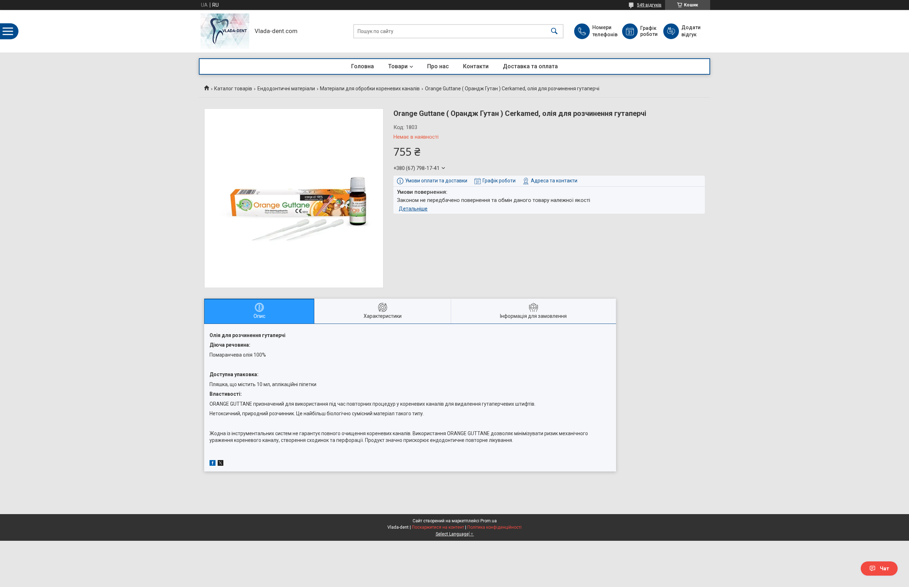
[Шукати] (554, 31)
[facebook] (212, 464)
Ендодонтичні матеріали (286, 88)
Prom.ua (488, 520)
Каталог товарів (233, 88)
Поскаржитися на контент (438, 527)
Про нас (438, 66)
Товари (398, 66)
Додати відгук (691, 31)
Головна (362, 66)
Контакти (476, 66)
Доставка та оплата (530, 66)
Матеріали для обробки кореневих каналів (370, 88)
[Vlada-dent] (225, 31)
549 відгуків (649, 4)
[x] (220, 464)
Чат (884, 568)
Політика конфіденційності (494, 527)
